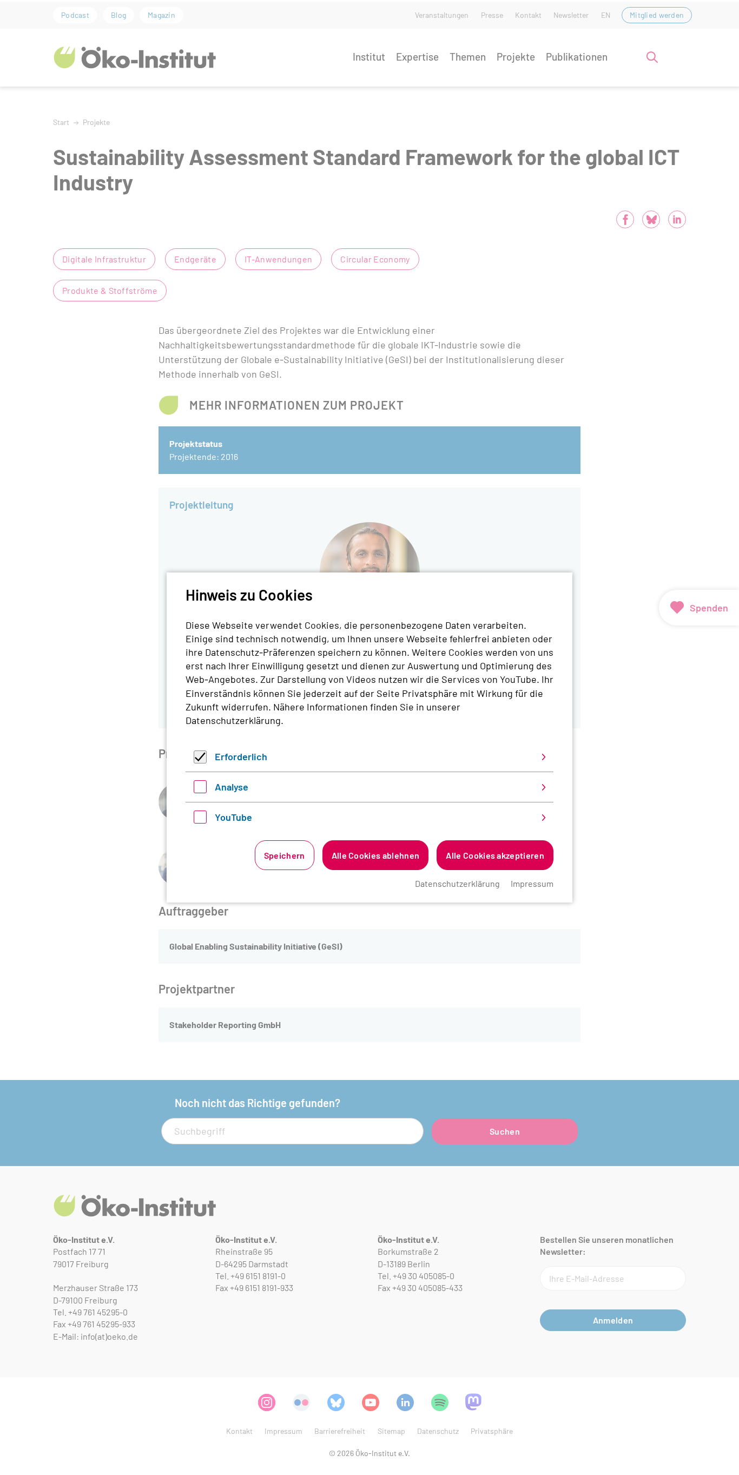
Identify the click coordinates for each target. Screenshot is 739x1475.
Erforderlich (241, 756)
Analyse (231, 787)
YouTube (233, 817)
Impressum (532, 883)
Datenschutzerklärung (233, 720)
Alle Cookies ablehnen (376, 855)
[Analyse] (200, 789)
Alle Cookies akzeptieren (495, 855)
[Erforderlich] (200, 760)
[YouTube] (200, 820)
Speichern (284, 855)
